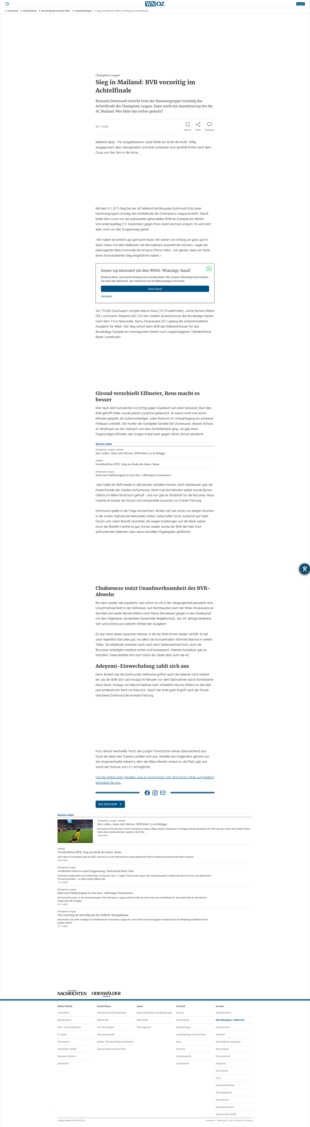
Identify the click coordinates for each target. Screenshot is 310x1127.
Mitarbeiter (222, 1099)
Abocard (220, 1034)
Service (220, 1006)
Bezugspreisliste (225, 1107)
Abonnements (223, 1012)
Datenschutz (222, 1120)
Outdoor (180, 1049)
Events (180, 1012)
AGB (231, 1120)
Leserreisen (182, 1063)
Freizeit (180, 1006)
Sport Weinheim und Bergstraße (154, 1012)
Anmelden (63, 1012)
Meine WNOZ (64, 1006)
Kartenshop (182, 1020)
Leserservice (223, 1027)
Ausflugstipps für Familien (191, 1034)
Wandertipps (183, 1027)
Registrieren (64, 1020)
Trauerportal (223, 1056)
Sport (140, 1006)
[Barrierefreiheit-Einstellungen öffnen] (304, 569)
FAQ (218, 1078)
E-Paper (62, 1034)
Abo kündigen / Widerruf (230, 1020)
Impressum (106, 296)
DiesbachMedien (225, 1085)
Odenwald (102, 1020)
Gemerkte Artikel (67, 1049)
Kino (178, 1041)
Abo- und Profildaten (69, 1027)
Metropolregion (105, 1034)
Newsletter (63, 1041)
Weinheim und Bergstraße (111, 1012)
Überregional (144, 1027)
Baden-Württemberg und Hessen (115, 1041)
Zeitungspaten (224, 1092)
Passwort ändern (66, 1056)
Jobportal (221, 1063)
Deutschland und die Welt (111, 1049)
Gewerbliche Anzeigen (228, 1041)
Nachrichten (104, 1006)
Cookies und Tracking (243, 1120)
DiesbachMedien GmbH (71, 1120)
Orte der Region (105, 1027)
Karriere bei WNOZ (226, 1114)
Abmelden (63, 1063)
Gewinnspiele (183, 1056)
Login (300, 3)
